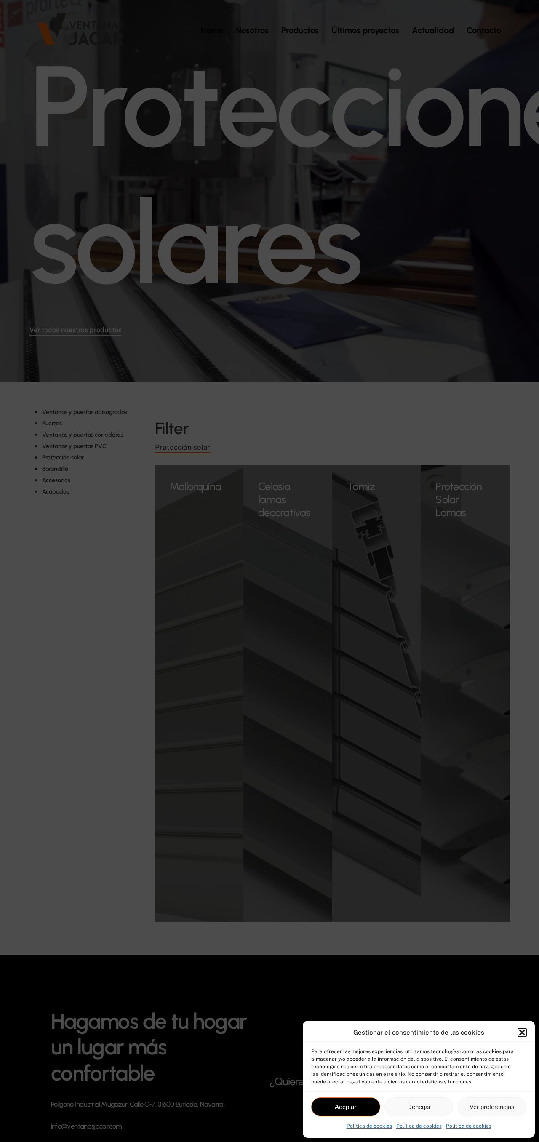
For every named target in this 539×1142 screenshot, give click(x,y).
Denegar (419, 1106)
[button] (522, 1032)
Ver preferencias (492, 1106)
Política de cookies (369, 1126)
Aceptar (345, 1106)
